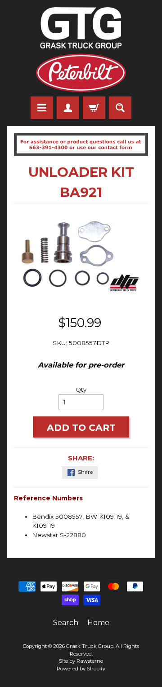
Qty (81, 389)
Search (65, 622)
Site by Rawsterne (81, 661)
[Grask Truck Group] (81, 49)
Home (98, 622)
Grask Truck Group (89, 646)
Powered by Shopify (81, 668)
